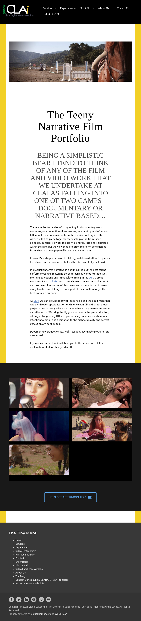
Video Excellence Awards (29, 569)
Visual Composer (40, 614)
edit (91, 277)
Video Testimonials (25, 551)
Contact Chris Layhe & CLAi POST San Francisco (42, 579)
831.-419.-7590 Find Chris (29, 583)
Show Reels (21, 561)
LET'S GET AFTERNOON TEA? (67, 497)
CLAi (36, 300)
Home (18, 540)
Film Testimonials (25, 554)
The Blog (20, 576)
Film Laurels (22, 565)
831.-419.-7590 (51, 14)
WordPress (61, 614)
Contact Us (123, 8)
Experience (66, 8)
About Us (103, 8)
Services (47, 8)
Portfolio (85, 8)
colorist (53, 281)
